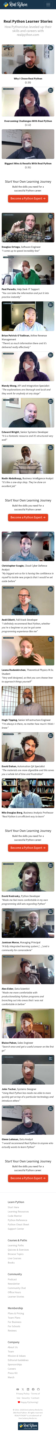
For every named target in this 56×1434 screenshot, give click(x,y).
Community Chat (17, 1288)
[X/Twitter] (22, 1389)
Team (11, 1351)
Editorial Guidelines (18, 1360)
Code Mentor (15, 1215)
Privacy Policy (22, 1393)
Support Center (16, 1228)
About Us (13, 1347)
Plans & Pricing (16, 1313)
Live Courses (14, 1258)
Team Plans (14, 1317)
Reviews (12, 1330)
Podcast (12, 1279)
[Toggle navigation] (48, 4)
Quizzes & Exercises (18, 1249)
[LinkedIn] (28, 1389)
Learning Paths (16, 1245)
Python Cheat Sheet (18, 1224)
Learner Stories (16, 1296)
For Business (14, 1322)
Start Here (13, 1207)
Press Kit (13, 1373)
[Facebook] (33, 1389)
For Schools (14, 1326)
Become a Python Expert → (28, 198)
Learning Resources (18, 1211)
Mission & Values (17, 1355)
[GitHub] (38, 1389)
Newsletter (14, 1283)
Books (11, 1262)
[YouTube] (17, 1389)
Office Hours (14, 1292)
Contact (35, 1398)
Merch (11, 1377)
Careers (12, 1368)
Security (26, 1398)
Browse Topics (16, 1254)
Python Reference (17, 1220)
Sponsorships (15, 1364)
